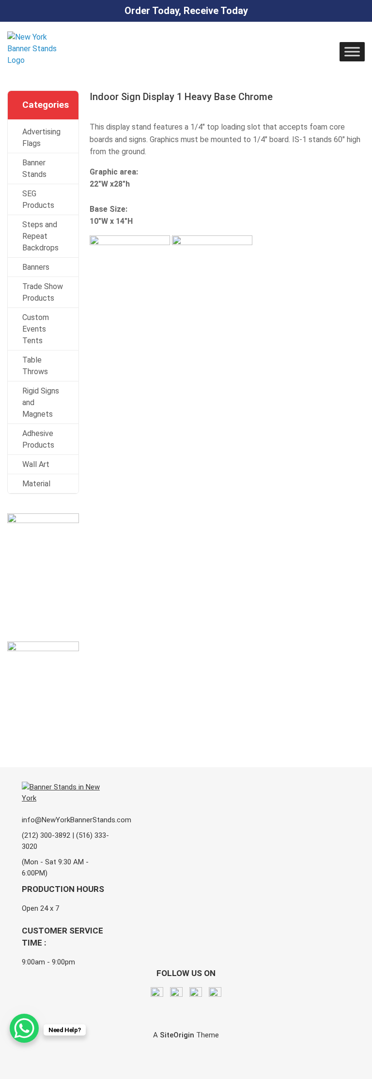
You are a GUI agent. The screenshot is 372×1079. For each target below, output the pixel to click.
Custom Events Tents (35, 329)
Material (36, 483)
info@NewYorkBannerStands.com (76, 820)
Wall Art (35, 464)
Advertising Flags (41, 137)
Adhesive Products (38, 439)
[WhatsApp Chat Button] (24, 1028)
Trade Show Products (42, 292)
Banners (35, 267)
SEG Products (38, 199)
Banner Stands (34, 168)
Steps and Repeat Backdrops (40, 236)
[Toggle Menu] (352, 51)
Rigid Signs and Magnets (40, 402)
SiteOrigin (177, 1035)
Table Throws (35, 365)
